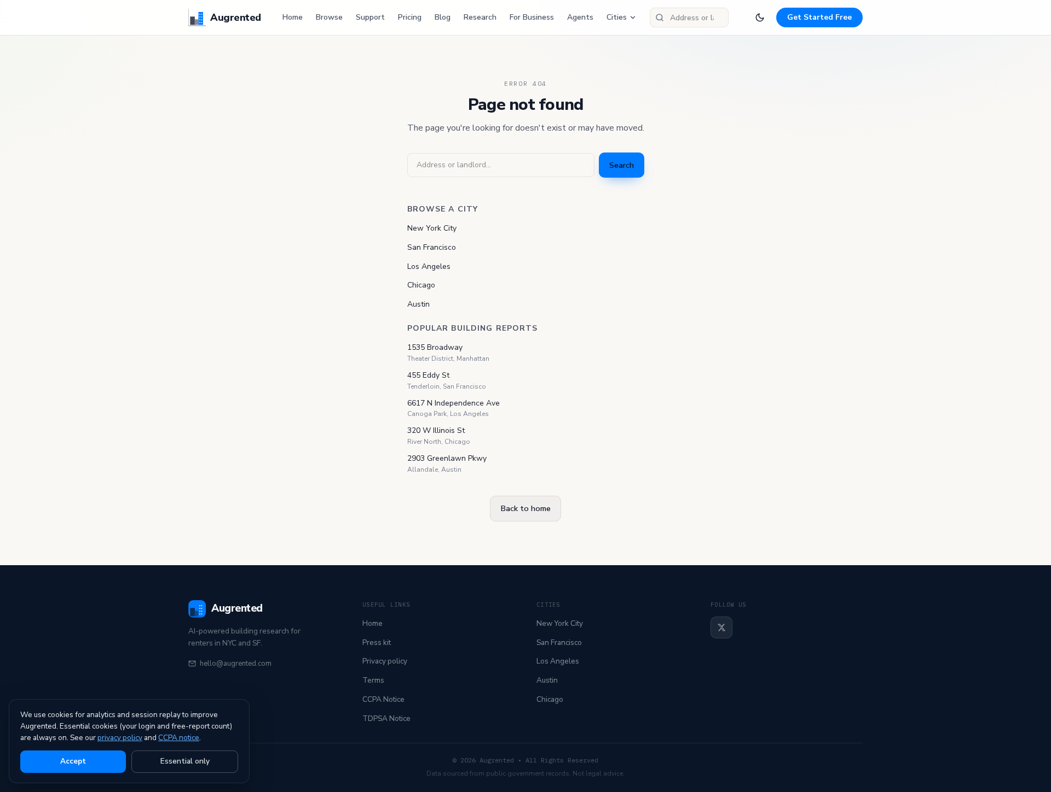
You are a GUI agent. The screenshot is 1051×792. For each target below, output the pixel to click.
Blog (443, 17)
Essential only (185, 761)
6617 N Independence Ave (453, 403)
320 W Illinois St (436, 430)
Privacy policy (384, 661)
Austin (418, 304)
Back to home (525, 508)
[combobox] (689, 17)
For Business (532, 17)
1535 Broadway (435, 347)
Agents (580, 17)
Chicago (421, 285)
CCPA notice (178, 737)
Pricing (409, 17)
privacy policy (119, 737)
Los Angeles (429, 266)
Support (370, 17)
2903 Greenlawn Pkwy (447, 458)
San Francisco (431, 247)
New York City (432, 228)
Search (621, 165)
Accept (73, 761)
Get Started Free (819, 17)
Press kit (376, 642)
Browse (329, 17)
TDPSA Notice (386, 718)
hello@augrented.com (236, 663)
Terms (373, 680)
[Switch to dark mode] (760, 17)
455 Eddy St (428, 375)
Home (292, 17)
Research (480, 17)
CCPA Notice (383, 699)
